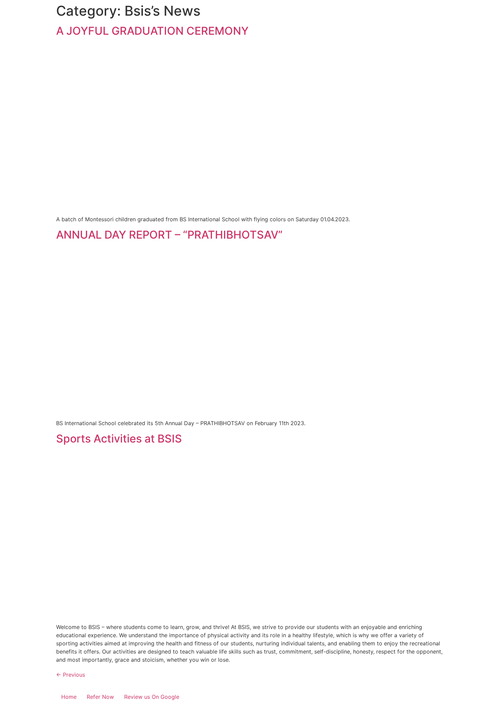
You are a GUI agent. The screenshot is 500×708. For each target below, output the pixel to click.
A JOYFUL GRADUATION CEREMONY (152, 30)
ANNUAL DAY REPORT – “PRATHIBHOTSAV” (169, 234)
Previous (70, 674)
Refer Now (100, 696)
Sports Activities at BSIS (119, 438)
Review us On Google (151, 696)
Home (69, 696)
